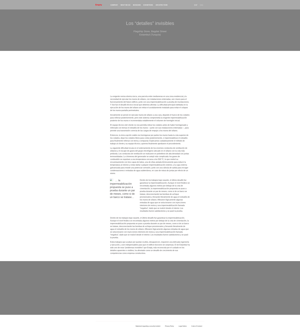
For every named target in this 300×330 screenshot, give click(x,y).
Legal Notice (183, 326)
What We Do (125, 5)
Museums (137, 5)
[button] (190, 4)
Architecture (162, 5)
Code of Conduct (196, 326)
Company (114, 5)
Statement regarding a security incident (147, 326)
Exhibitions (148, 5)
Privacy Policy (169, 326)
